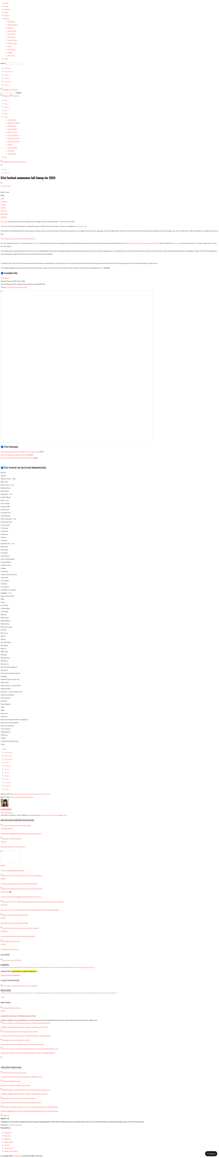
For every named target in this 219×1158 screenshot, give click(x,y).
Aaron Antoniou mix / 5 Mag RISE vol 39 (13, 846)
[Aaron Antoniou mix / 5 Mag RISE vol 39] (11, 838)
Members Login (7, 68)
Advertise (6, 74)
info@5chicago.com (15, 1125)
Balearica (11, 28)
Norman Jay (7, 775)
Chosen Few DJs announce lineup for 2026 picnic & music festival (21, 833)
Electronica (11, 37)
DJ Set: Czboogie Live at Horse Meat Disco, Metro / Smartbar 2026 (22, 1044)
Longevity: (5, 964)
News (6, 3)
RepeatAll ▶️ (6, 892)
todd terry (6, 789)
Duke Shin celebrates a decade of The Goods (21, 797)
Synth (9, 46)
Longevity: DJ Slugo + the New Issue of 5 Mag (18, 1016)
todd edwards (7, 785)
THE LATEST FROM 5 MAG (11, 1067)
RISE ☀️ (3, 842)
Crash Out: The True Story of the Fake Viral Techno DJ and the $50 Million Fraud (28, 1053)
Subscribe (7, 1136)
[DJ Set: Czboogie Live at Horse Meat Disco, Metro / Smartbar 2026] (15, 1040)
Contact (7, 1145)
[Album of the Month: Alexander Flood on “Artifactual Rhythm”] (21, 889)
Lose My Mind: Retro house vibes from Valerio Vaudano (18, 936)
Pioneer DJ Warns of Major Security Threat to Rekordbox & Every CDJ (24, 1027)
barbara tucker (8, 755)
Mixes (6, 12)
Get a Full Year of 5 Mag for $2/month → (24, 971)
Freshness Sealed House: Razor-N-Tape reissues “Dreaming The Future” (31, 794)
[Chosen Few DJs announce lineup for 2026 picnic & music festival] (16, 825)
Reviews (4, 905)
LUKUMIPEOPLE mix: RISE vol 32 (10, 949)
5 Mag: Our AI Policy (11, 1151)
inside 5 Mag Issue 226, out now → (86, 967)
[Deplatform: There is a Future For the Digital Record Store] (18, 1098)
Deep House (12, 31)
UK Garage (11, 56)
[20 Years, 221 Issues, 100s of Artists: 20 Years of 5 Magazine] (21, 875)
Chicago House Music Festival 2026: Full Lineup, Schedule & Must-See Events (26, 1035)
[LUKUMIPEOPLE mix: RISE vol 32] (10, 941)
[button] (211, 1153)
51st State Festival (8, 752)
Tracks (6, 6)
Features (7, 9)
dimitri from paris (8, 759)
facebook (64, 815)
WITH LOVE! (6, 990)
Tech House (12, 49)
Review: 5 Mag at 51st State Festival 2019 (14, 455)
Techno (10, 52)
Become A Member (8, 71)
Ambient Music (13, 25)
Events (6, 15)
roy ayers (6, 779)
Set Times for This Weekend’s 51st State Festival (17, 458)
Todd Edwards (143, 243)
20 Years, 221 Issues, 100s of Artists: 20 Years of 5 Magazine (19, 883)
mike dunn (6, 772)
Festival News (6, 828)
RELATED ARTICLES (8, 820)
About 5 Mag (7, 78)
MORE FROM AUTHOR (25, 820)
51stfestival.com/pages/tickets (16, 287)
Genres (6, 18)
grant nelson (7, 765)
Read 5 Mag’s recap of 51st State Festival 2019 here (18, 239)
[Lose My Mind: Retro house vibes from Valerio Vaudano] (20, 928)
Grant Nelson (153, 243)
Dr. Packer (177, 243)
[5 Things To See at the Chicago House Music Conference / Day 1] (13, 1073)
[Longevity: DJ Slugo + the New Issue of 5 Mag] (10, 1008)
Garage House (12, 40)
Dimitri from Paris (132, 243)
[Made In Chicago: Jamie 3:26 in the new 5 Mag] (14, 915)
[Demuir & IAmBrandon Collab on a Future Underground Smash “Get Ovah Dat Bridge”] (29, 1107)
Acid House (11, 22)
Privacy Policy (8, 1148)
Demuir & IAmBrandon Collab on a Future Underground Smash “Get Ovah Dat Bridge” (29, 1111)
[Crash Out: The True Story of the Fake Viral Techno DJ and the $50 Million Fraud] (29, 1049)
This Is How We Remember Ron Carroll (13, 870)
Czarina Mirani (6, 186)
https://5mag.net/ (7, 812)
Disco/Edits (11, 34)
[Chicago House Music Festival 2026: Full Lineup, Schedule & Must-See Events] (19, 1031)
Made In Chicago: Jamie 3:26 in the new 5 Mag (14, 923)
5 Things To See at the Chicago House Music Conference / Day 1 (22, 1077)
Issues (3, 918)
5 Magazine (8, 1133)
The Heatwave (7, 782)
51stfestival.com (81, 226)
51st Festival (5, 222)
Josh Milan (35, 243)
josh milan (6, 769)
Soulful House (12, 43)
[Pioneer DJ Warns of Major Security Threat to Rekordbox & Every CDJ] (25, 1023)
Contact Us (6, 84)
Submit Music (7, 81)
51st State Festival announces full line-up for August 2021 (20, 452)
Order (3, 997)
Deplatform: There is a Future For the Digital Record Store (21, 1102)
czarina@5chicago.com (46, 815)
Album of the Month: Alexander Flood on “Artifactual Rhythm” (21, 897)
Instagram (56, 815)
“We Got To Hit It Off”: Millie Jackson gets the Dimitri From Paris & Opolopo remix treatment (30, 910)
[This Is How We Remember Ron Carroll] (10, 862)
